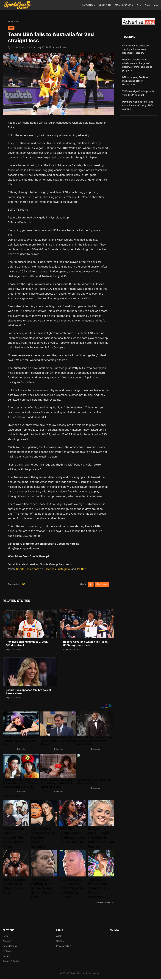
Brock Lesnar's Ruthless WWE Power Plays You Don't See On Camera (72, 888)
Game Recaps (10, 946)
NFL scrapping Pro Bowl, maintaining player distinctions (135, 81)
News (5, 936)
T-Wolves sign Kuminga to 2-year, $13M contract (138, 93)
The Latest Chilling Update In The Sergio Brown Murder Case (43, 888)
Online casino (124, 5)
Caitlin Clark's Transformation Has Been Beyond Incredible (43, 838)
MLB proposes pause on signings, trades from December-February (135, 49)
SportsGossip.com (27, 569)
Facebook (50, 569)
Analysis (7, 941)
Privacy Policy (63, 946)
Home (10, 21)
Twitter (81, 569)
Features (7, 951)
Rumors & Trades (11, 961)
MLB (156, 5)
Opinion (6, 956)
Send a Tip (105, 5)
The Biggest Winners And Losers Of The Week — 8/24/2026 (98, 888)
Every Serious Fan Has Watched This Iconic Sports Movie (13, 838)
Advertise (88, 5)
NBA (147, 5)
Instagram (64, 569)
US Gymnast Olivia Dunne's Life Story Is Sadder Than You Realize (101, 838)
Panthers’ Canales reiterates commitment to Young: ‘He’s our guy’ (137, 105)
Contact (60, 941)
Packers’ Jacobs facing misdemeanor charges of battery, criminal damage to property (137, 65)
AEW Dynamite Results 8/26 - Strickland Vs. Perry (14, 886)
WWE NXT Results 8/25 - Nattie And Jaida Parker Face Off (72, 835)
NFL (139, 5)
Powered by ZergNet (105, 902)
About (59, 936)
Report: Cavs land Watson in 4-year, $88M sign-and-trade (85, 643)
